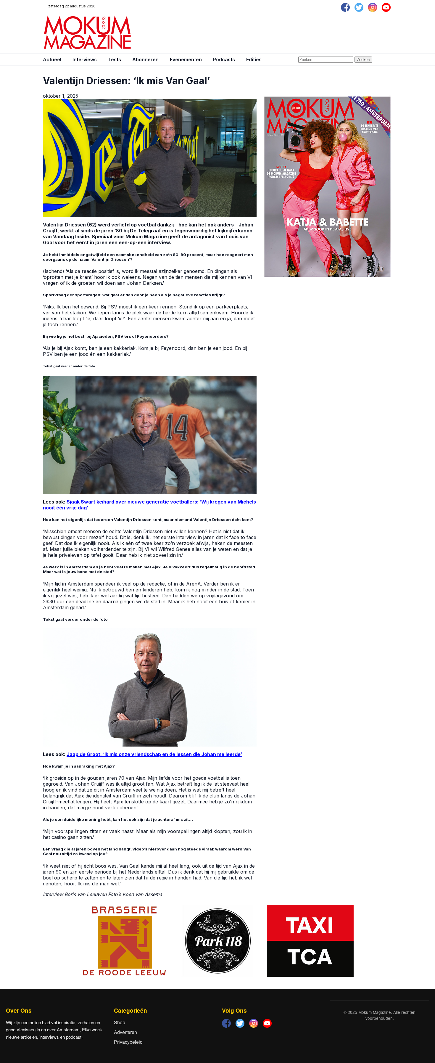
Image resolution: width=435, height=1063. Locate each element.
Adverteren (125, 1032)
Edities (254, 59)
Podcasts (224, 59)
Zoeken (363, 59)
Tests (114, 59)
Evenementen (186, 59)
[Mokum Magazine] (87, 32)
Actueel (52, 59)
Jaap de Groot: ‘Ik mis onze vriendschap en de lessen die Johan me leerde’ (154, 754)
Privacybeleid (128, 1041)
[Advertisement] (284, 32)
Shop (119, 1022)
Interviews (84, 59)
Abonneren (145, 59)
